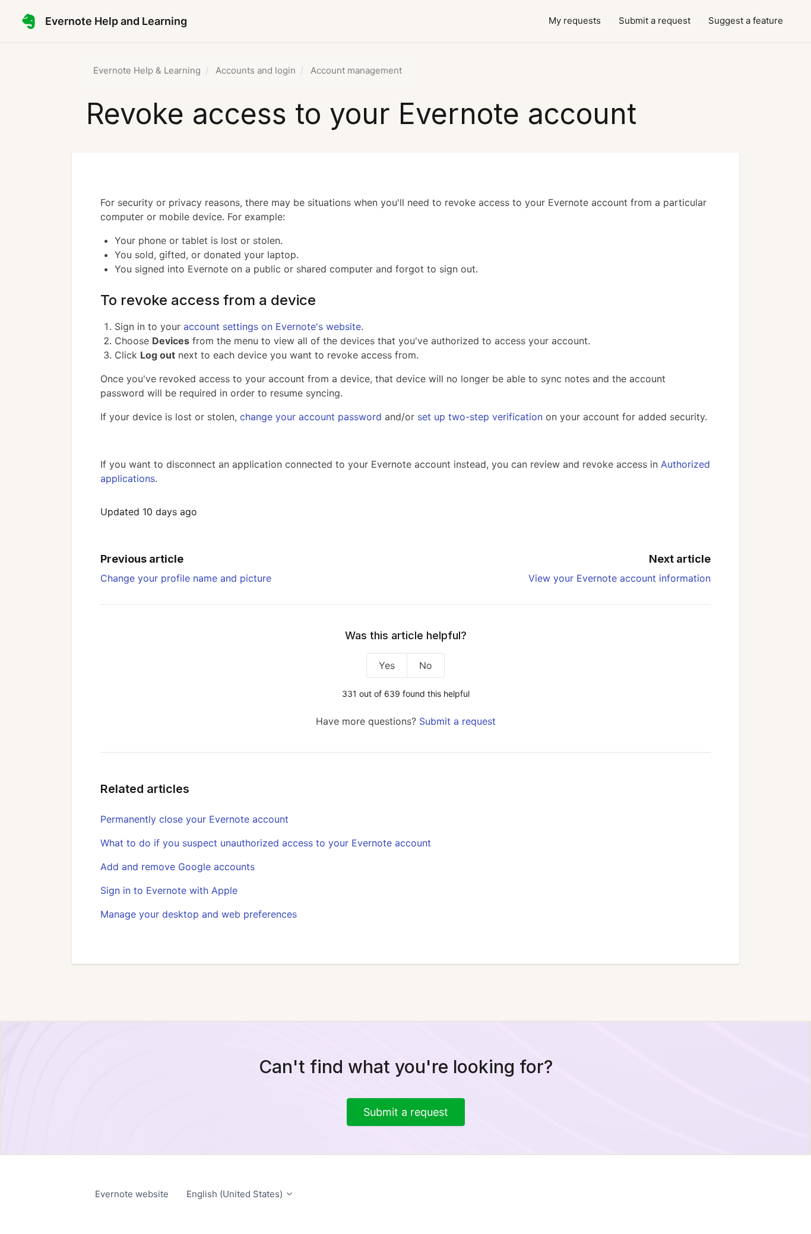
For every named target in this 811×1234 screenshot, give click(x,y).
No (425, 665)
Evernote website (132, 1194)
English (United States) (235, 1194)
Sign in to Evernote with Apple (168, 890)
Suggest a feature (745, 20)
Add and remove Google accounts (177, 867)
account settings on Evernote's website (272, 326)
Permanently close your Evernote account (194, 819)
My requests (575, 20)
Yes (387, 665)
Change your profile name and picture (185, 578)
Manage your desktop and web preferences (198, 914)
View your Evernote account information (619, 578)
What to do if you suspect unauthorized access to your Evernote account (265, 843)
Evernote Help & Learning (147, 70)
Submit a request (654, 20)
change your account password (311, 417)
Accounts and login (256, 70)
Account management (356, 70)
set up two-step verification (480, 417)
